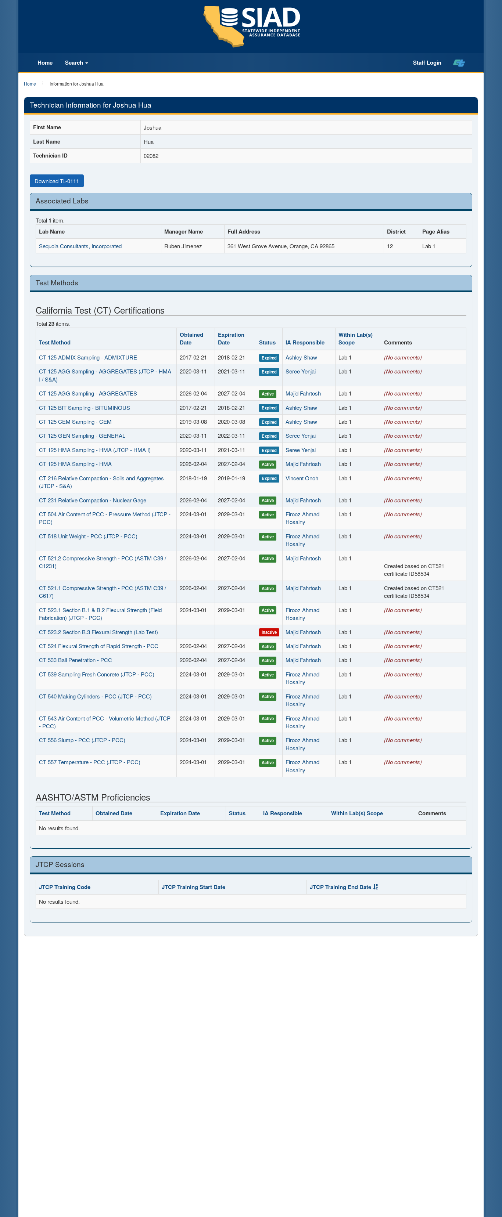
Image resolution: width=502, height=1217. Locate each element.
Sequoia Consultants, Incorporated (80, 246)
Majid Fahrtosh (303, 393)
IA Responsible (305, 342)
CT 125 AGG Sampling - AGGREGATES (88, 393)
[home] (459, 63)
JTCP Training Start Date (193, 887)
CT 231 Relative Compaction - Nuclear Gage (92, 500)
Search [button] (75, 62)
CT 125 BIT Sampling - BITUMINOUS (84, 407)
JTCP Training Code (64, 887)
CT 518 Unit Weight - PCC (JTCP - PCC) (88, 536)
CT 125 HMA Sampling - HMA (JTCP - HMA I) (95, 450)
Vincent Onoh (302, 478)
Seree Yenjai (301, 371)
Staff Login (427, 62)
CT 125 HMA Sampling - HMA (75, 463)
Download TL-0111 (57, 181)
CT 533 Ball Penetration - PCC (75, 660)
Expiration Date (231, 338)
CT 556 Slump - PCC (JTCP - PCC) (82, 740)
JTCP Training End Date (340, 887)
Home (45, 62)
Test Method (55, 342)
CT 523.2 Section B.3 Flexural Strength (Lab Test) (98, 632)
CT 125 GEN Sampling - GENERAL (82, 435)
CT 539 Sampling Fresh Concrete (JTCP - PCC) (96, 674)
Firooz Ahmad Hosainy (302, 518)
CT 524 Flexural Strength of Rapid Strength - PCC (98, 646)
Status (267, 342)
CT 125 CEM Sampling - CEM (75, 421)
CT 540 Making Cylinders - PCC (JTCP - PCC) (95, 696)
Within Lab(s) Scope (355, 338)
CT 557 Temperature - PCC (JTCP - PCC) (89, 762)
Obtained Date (191, 338)
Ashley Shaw (301, 357)
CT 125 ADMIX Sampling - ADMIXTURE (88, 357)
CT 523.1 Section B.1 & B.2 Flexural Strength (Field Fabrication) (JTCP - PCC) (100, 613)
